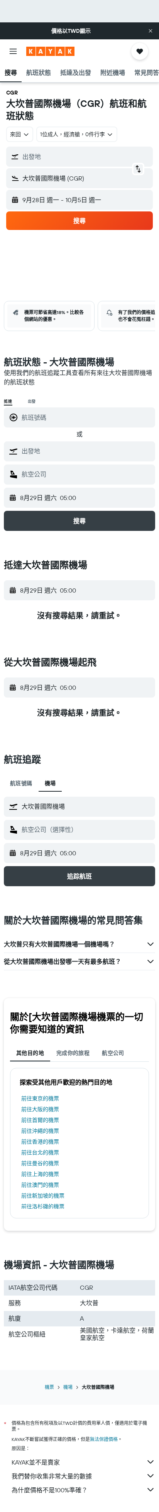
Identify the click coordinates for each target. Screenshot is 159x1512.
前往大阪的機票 (40, 1109)
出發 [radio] (32, 401)
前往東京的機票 (40, 1098)
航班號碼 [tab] (21, 783)
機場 (68, 1387)
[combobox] (86, 451)
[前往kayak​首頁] (50, 51)
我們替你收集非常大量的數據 (52, 1476)
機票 (49, 1387)
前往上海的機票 (40, 1174)
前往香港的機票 (40, 1141)
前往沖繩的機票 (40, 1130)
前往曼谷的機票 (40, 1163)
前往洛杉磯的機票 (42, 1206)
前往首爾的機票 (40, 1120)
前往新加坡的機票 (42, 1195)
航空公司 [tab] (113, 1052)
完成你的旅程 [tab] (73, 1052)
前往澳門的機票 (40, 1184)
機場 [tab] (50, 783)
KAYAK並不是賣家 (36, 1462)
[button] (150, 30)
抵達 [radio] (8, 401)
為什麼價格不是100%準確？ (50, 1490)
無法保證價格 (104, 1439)
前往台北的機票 (40, 1152)
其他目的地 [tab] (30, 1052)
